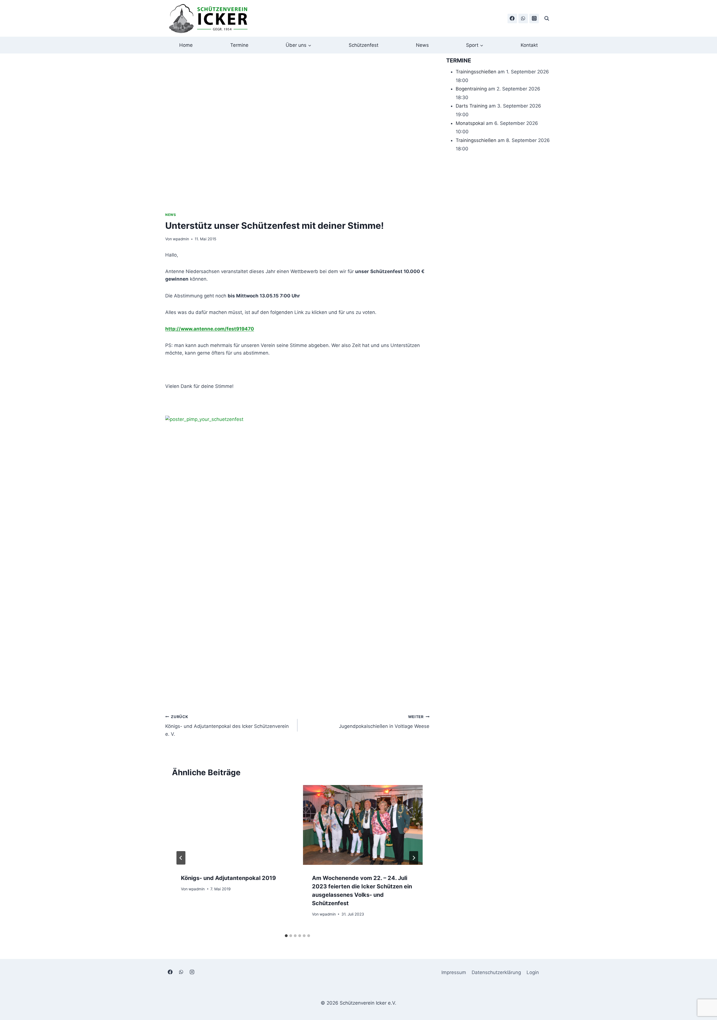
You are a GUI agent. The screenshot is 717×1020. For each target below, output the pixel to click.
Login (533, 972)
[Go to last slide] (180, 858)
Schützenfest (363, 45)
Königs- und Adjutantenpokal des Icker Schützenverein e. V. (227, 725)
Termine (239, 45)
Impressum (453, 972)
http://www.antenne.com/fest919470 (209, 329)
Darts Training (471, 106)
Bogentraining (471, 89)
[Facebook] (512, 18)
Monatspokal (470, 123)
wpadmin (181, 239)
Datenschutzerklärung (496, 972)
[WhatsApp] (523, 18)
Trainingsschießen (476, 71)
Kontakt (529, 45)
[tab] (286, 935)
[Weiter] (413, 858)
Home (186, 45)
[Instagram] (534, 18)
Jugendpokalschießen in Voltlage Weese (384, 721)
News (422, 45)
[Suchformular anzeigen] (547, 18)
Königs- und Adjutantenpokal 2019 (228, 878)
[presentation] (232, 825)
